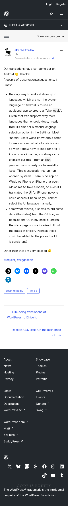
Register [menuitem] (61, 4)
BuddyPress (13, 441)
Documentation (14, 397)
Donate (43, 403)
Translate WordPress (21, 24)
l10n (48, 160)
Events (40, 397)
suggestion (25, 260)
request (9, 260)
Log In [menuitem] (49, 4)
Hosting (9, 372)
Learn (7, 391)
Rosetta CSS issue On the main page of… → (36, 332)
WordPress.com (16, 422)
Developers (11, 403)
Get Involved (44, 391)
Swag (41, 410)
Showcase (43, 359)
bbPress (11, 435)
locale (56, 110)
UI (30, 192)
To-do (33, 290)
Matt (9, 428)
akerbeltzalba (24, 50)
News (7, 366)
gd (53, 58)
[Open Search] (51, 13)
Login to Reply (14, 290)
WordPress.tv (14, 410)
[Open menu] (62, 13)
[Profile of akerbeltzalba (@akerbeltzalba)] (8, 53)
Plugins (40, 372)
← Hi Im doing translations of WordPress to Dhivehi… (26, 314)
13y (16, 54)
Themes (41, 366)
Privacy (9, 379)
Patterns (41, 379)
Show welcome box (48, 36)
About (8, 359)
